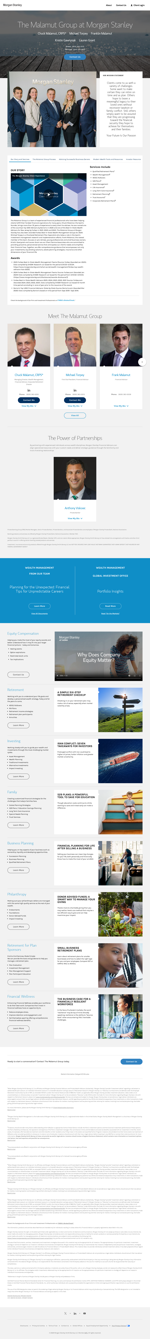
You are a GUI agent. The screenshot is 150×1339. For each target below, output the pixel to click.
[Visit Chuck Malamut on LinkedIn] (29, 391)
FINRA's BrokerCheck (66, 300)
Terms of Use (53, 1326)
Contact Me (29, 400)
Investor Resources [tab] (134, 159)
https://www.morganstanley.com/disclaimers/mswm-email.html (30, 1238)
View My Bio (27, 406)
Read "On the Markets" (110, 613)
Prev (8, 362)
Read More (113, 606)
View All (75, 415)
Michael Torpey (78, 33)
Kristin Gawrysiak (65, 40)
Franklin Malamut (101, 33)
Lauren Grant (87, 40)
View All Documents (39, 613)
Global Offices (77, 1326)
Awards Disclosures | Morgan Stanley (19, 1296)
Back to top (11, 1110)
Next (142, 362)
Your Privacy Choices (119, 1326)
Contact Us (75, 57)
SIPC (86, 1333)
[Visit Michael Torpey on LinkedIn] (75, 391)
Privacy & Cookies (38, 1326)
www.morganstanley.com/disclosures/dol (50, 1097)
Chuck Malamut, (52, 33)
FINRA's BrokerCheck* (66, 1223)
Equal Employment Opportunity (97, 1326)
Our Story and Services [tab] (20, 159)
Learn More (42, 606)
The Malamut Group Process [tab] (44, 159)
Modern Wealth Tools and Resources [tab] (108, 159)
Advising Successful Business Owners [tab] (74, 159)
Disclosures (24, 1326)
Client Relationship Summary (63, 1108)
